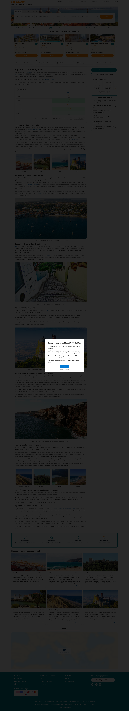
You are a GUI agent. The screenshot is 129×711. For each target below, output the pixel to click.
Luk (65, 366)
